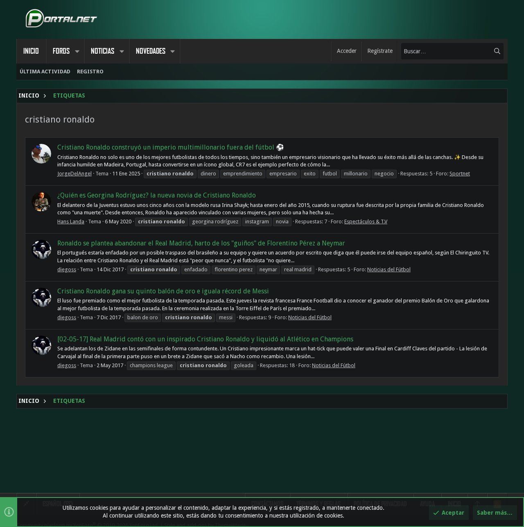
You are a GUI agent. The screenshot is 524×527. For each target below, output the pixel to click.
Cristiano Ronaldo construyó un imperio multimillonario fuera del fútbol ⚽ (170, 147)
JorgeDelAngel (74, 173)
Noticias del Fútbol (389, 269)
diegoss (66, 269)
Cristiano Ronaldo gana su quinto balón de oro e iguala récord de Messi (163, 291)
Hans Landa (70, 221)
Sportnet (459, 173)
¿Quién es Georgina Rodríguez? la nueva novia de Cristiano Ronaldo (156, 195)
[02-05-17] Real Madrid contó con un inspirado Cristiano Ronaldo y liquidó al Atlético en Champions (205, 339)
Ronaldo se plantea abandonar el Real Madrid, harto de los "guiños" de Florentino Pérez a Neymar (201, 243)
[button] (77, 51)
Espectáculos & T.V (365, 221)
